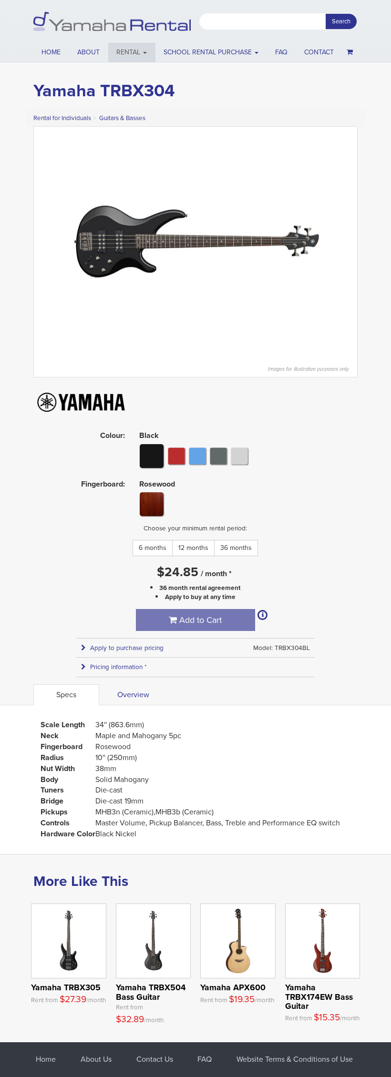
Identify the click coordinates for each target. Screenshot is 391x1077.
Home (51, 52)
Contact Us (154, 1059)
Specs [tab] (66, 694)
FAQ (281, 52)
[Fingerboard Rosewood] (151, 504)
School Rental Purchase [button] (209, 52)
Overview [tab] (133, 694)
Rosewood (157, 483)
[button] (131, 52)
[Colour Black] (151, 456)
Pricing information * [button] (118, 666)
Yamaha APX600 (233, 987)
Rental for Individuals (62, 117)
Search (341, 21)
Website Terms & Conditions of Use (295, 1059)
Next (345, 241)
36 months (236, 548)
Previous (46, 241)
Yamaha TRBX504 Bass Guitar (151, 992)
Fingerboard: (103, 483)
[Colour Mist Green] (218, 455)
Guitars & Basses (122, 117)
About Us (96, 1059)
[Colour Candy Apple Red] (176, 455)
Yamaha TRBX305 (66, 987)
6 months (152, 548)
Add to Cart (199, 620)
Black (149, 435)
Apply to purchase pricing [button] (127, 647)
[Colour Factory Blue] (197, 455)
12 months (193, 548)
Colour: (112, 435)
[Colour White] (239, 455)
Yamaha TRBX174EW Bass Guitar (319, 996)
